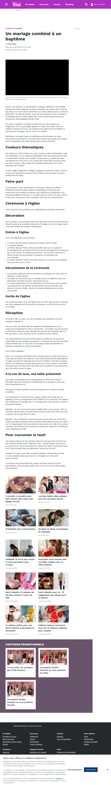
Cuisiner (57, 4)
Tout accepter (91, 769)
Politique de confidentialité (66, 752)
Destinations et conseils (38, 752)
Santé (86, 736)
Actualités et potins (9, 736)
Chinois (32, 739)
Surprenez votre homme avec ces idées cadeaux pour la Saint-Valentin (52, 562)
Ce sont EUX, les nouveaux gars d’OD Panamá (20, 668)
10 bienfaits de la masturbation (20, 529)
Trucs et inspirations (64, 739)
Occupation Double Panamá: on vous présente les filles (53, 670)
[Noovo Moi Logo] (16, 4)
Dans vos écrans (8, 739)
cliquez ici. (59, 778)
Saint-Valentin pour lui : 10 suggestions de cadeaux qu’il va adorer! (52, 595)
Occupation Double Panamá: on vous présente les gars (20, 702)
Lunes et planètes (36, 744)
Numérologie (34, 742)
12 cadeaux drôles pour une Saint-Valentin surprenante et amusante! (20, 628)
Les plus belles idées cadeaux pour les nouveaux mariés (52, 497)
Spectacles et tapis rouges (12, 742)
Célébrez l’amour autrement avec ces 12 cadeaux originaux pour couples (52, 628)
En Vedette (30, 4)
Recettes (60, 736)
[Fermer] (107, 769)
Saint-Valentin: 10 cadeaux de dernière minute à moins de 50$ (20, 595)
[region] (55, 770)
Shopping (69, 4)
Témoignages (88, 739)
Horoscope (44, 4)
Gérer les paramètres (75, 769)
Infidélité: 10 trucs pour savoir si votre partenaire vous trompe (20, 562)
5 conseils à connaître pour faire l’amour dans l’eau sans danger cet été (19, 499)
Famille (86, 744)
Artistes (5, 744)
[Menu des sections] (6, 4)
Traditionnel (34, 736)
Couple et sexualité (14, 28)
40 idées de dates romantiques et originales (53, 530)
